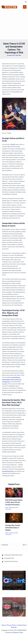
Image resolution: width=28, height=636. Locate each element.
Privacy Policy (11, 625)
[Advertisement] (14, 25)
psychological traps (8, 471)
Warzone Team (18, 632)
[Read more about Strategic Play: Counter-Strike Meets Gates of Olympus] (14, 518)
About (4, 625)
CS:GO (13, 144)
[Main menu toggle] (25, 7)
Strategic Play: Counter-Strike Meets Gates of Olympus (13, 527)
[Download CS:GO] (8, 558)
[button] (25, 2)
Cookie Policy (21, 625)
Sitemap (13, 627)
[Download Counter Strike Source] (12, 555)
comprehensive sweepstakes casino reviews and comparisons (11, 379)
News (6, 507)
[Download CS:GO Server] (10, 561)
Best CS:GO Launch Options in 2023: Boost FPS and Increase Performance (13, 502)
